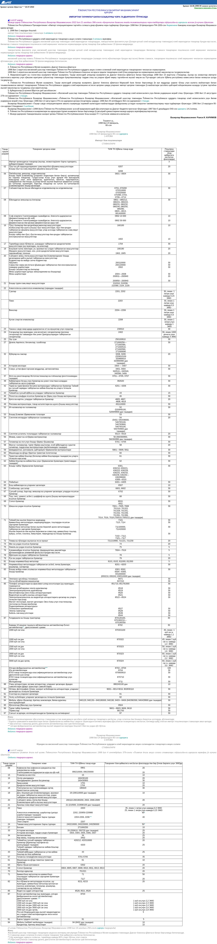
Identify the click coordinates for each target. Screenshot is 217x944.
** (23, 627)
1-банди (23, 96)
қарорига (182, 22)
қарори (100, 928)
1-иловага (49, 33)
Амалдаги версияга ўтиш (205, 8)
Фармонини (172, 25)
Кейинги (12, 36)
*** (46, 668)
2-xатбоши (28, 106)
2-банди (145, 101)
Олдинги (12, 757)
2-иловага (98, 39)
